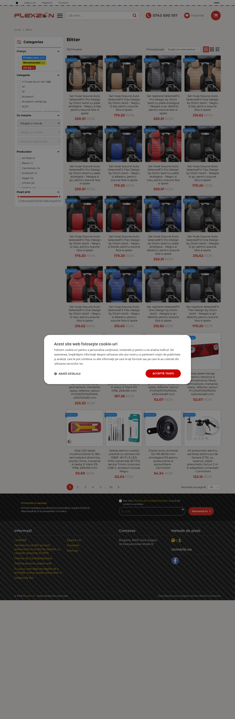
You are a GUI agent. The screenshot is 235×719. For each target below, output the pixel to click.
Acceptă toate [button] (163, 373)
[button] (67, 374)
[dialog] (117, 359)
